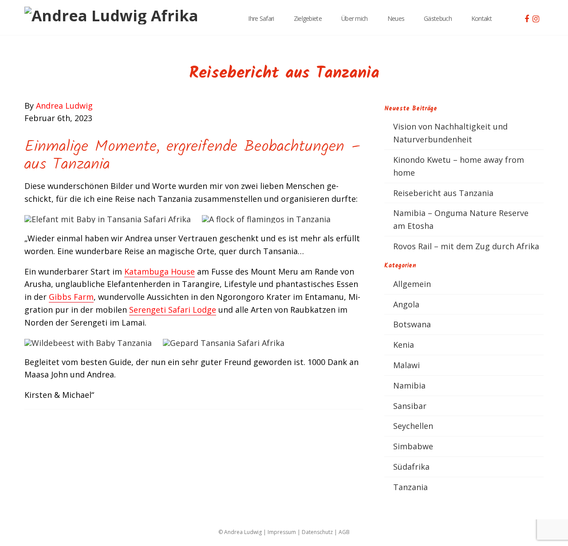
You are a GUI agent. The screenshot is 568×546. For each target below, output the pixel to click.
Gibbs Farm (71, 296)
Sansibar (409, 406)
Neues (396, 18)
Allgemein (412, 284)
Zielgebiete (308, 18)
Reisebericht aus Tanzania (443, 193)
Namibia (409, 385)
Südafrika (411, 466)
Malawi (406, 365)
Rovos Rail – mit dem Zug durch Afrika (466, 246)
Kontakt (481, 18)
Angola (406, 304)
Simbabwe (413, 446)
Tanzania (410, 487)
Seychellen (413, 425)
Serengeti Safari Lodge (172, 309)
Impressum (282, 532)
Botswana (412, 324)
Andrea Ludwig (64, 105)
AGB (344, 532)
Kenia (403, 344)
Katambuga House (159, 271)
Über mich (354, 18)
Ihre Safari (261, 18)
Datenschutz (317, 532)
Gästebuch (438, 18)
